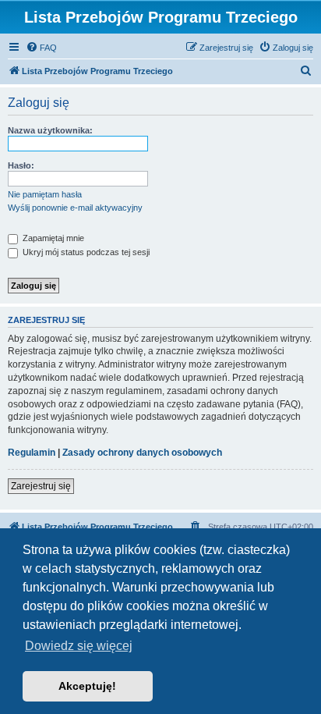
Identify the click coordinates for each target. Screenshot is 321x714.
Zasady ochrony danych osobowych (142, 452)
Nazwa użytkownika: (50, 130)
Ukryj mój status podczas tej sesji (85, 252)
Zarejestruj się (41, 486)
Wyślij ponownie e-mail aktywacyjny (75, 207)
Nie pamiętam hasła (45, 194)
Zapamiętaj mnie (52, 238)
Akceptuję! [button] (87, 686)
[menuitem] (41, 47)
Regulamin (31, 452)
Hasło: (21, 165)
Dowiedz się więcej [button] (78, 645)
